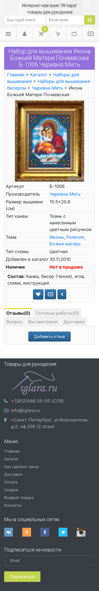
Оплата (11, 482)
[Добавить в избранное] (38, 294)
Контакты (13, 505)
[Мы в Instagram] (86, 532)
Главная (15, 74)
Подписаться (22, 576)
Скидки (11, 489)
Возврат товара (19, 497)
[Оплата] (74, 34)
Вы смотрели (43, 321)
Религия (75, 237)
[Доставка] (58, 34)
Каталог (38, 74)
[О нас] (90, 34)
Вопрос (14, 321)
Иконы (57, 237)
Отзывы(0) (18, 313)
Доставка (74, 321)
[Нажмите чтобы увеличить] (49, 140)
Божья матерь (65, 243)
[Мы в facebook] (49, 532)
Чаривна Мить (47, 88)
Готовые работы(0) (57, 313)
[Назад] (61, 294)
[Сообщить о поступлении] (50, 294)
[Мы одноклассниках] (31, 532)
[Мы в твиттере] (68, 532)
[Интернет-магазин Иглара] (34, 382)
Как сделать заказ (21, 466)
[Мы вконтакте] (13, 532)
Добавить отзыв (49, 336)
